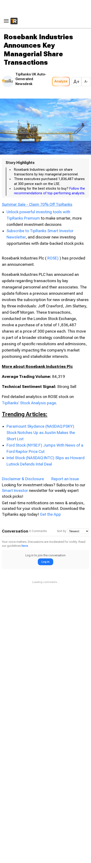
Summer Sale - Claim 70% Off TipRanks (37, 203)
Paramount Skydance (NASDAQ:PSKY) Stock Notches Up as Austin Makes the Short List (41, 431)
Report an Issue (65, 477)
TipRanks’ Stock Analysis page (29, 401)
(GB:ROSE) (56, 256)
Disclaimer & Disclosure (23, 477)
